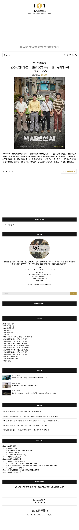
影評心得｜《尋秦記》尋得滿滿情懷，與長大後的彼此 (26, 430)
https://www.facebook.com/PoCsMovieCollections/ (39, 270)
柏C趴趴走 (7, 361)
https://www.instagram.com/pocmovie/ (39, 274)
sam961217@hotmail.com (39, 278)
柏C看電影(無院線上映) (11, 358)
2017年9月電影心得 (39, 63)
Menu (7, 55)
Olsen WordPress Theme (35, 515)
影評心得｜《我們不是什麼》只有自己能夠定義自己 (25, 425)
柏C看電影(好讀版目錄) (11, 356)
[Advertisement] (39, 29)
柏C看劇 (6, 334)
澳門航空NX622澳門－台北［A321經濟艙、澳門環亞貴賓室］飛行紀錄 (34, 393)
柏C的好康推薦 (8, 332)
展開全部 (5, 324)
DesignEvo (42, 284)
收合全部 (11, 324)
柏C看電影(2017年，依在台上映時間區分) (16, 339)
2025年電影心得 (9, 326)
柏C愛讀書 (7, 330)
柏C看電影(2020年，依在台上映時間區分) (16, 345)
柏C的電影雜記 (39, 510)
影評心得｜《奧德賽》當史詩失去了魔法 (25, 385)
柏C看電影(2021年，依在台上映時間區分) (16, 348)
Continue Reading (69, 171)
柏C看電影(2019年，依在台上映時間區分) (16, 343)
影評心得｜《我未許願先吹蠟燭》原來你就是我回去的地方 (30, 378)
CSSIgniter (48, 515)
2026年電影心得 (9, 328)
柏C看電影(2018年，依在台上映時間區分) (16, 341)
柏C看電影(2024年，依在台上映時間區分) (16, 354)
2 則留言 (44, 75)
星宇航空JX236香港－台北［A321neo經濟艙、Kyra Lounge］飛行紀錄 (31, 421)
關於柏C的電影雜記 (39, 500)
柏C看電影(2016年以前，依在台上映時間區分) (18, 337)
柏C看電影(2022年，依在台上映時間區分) (16, 350)
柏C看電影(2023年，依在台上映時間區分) (16, 352)
